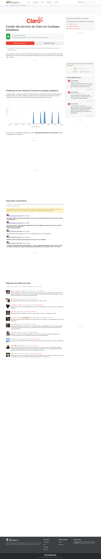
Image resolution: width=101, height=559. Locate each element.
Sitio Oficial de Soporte (74, 28)
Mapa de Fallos (50, 43)
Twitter (60, 542)
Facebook (61, 544)
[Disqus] (35, 230)
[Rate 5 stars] (85, 69)
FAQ (42, 2)
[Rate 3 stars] (80, 69)
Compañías (35, 2)
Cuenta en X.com (73, 24)
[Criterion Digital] (50, 555)
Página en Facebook (74, 26)
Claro (18, 5)
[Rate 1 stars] (75, 69)
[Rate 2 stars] (77, 69)
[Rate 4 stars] (82, 69)
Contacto (56, 2)
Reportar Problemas (21, 43)
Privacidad (48, 2)
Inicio (28, 2)
